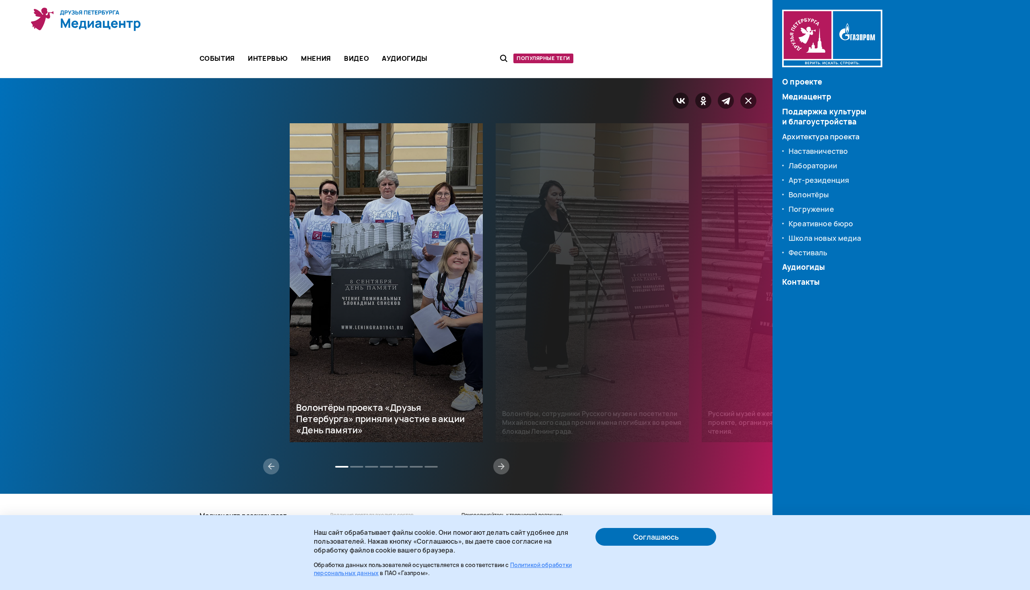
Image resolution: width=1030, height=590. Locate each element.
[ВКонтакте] (681, 101)
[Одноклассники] (703, 101)
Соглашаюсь (656, 537)
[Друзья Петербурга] (86, 19)
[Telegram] (726, 101)
